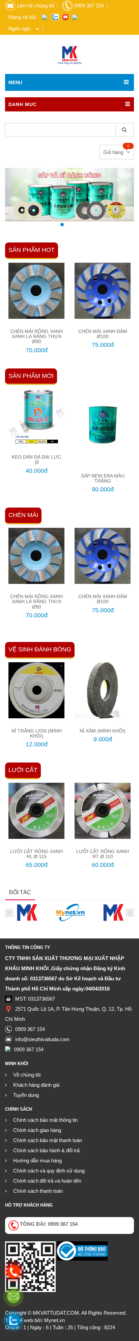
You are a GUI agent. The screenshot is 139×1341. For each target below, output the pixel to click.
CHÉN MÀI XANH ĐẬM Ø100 (102, 334)
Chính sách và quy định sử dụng (49, 1171)
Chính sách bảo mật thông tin (45, 1120)
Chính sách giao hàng (37, 1130)
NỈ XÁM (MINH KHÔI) (103, 730)
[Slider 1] (69, 194)
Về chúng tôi (26, 1075)
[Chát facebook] (13, 1296)
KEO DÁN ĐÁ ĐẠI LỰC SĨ (36, 459)
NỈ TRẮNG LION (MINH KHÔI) (36, 733)
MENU (15, 82)
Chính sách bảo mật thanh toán (47, 1140)
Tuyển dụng (26, 1095)
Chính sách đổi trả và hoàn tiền (47, 1181)
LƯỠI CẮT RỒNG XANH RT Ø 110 (102, 854)
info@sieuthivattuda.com (42, 1039)
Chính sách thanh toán (38, 1191)
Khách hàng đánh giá (36, 1085)
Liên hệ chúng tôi (35, 5)
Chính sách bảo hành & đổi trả (46, 1150)
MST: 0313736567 (35, 999)
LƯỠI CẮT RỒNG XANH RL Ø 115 (36, 854)
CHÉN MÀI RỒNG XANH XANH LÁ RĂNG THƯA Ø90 (36, 336)
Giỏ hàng (113, 152)
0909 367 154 (89, 5)
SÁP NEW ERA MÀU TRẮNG (102, 478)
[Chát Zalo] (13, 1320)
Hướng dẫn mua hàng (37, 1160)
